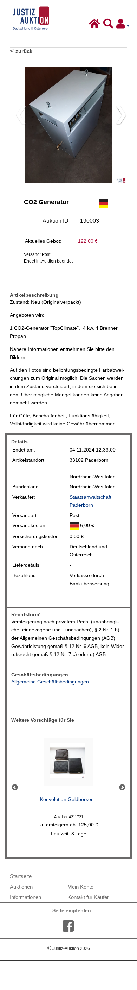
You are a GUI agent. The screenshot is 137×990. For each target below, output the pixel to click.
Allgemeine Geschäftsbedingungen (50, 682)
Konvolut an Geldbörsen (67, 799)
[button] (118, 116)
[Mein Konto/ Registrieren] (124, 25)
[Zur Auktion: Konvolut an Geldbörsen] (68, 764)
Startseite (21, 876)
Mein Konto (80, 887)
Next (122, 787)
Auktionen (21, 887)
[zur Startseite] (95, 25)
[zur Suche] (109, 25)
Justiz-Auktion (68, 948)
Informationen (25, 897)
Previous (14, 787)
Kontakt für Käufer (88, 897)
